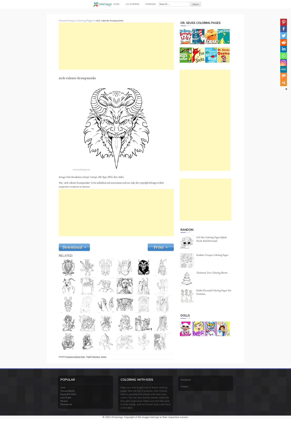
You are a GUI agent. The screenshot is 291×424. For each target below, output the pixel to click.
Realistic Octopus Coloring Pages (212, 255)
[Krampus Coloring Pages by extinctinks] (143, 267)
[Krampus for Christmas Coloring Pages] (125, 323)
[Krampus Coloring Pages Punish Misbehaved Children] (87, 323)
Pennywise (66, 404)
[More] (283, 82)
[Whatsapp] (283, 55)
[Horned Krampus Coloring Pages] (106, 286)
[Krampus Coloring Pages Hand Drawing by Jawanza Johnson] (87, 304)
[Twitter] (283, 35)
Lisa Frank (65, 397)
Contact (184, 386)
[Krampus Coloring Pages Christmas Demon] (68, 323)
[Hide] (286, 89)
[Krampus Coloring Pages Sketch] (162, 286)
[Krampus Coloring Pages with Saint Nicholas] (143, 304)
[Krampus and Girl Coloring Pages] (87, 267)
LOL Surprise (132, 4)
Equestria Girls (68, 394)
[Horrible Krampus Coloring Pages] (68, 267)
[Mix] (283, 76)
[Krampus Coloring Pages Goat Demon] (162, 341)
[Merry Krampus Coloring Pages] (125, 341)
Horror (103, 356)
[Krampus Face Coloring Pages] (68, 304)
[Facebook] (283, 28)
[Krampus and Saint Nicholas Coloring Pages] (143, 323)
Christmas (96, 356)
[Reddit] (283, 42)
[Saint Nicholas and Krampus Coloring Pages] (162, 323)
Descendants (67, 390)
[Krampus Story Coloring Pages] (162, 304)
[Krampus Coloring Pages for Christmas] (125, 304)
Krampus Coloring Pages (80, 20)
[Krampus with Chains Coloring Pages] (68, 341)
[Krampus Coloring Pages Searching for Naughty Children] (106, 341)
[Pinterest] (283, 22)
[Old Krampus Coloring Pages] (143, 286)
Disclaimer (186, 379)
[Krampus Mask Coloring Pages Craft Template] (106, 267)
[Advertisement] (116, 46)
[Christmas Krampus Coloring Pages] (87, 341)
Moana (64, 401)
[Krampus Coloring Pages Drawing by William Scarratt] (106, 304)
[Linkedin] (283, 49)
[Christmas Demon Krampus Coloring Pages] (125, 286)
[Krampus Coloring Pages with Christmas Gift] (162, 267)
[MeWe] (283, 69)
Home (62, 20)
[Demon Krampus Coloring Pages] (68, 286)
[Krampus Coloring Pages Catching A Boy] (125, 267)
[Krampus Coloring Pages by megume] (143, 341)
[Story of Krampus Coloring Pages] (106, 323)
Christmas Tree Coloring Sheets (212, 272)
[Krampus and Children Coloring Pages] (87, 286)
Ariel (63, 387)
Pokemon (151, 4)
